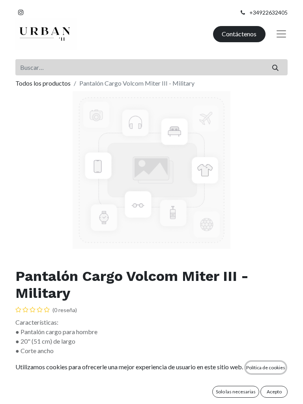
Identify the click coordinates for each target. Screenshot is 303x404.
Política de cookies (265, 367)
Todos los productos (43, 83)
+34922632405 (268, 12)
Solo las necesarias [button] (236, 392)
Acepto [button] (274, 392)
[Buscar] (276, 67)
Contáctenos (239, 33)
